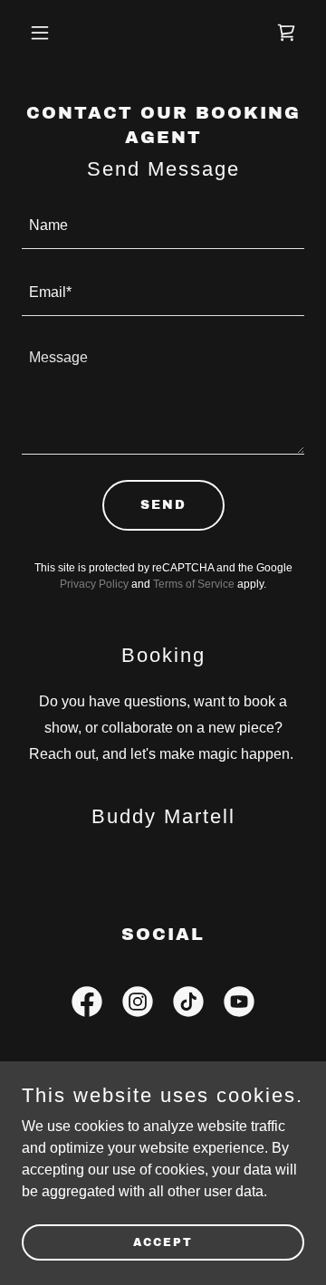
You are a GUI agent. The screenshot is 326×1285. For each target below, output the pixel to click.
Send (163, 505)
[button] (54, 32)
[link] (286, 32)
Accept (163, 1241)
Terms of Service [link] (194, 584)
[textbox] (163, 226)
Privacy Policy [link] (94, 584)
